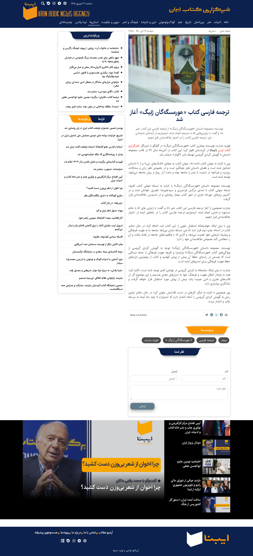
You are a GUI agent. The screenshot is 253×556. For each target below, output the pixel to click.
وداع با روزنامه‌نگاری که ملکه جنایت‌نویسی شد (100, 154)
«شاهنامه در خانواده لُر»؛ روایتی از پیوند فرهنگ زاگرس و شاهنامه (91, 50)
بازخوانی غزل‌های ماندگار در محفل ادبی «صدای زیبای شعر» (92, 84)
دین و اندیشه (148, 22)
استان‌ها (94, 22)
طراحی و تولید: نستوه (122, 550)
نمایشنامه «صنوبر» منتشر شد (108, 169)
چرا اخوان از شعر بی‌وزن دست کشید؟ (104, 188)
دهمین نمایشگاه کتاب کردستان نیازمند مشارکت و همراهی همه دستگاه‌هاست (92, 287)
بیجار (224, 340)
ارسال (142, 406)
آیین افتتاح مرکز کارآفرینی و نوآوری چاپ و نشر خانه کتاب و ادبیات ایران (93, 179)
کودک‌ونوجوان (167, 22)
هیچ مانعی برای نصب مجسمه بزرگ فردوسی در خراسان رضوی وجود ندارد (92, 59)
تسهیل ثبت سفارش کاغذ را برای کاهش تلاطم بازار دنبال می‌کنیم (95, 227)
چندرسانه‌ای (65, 22)
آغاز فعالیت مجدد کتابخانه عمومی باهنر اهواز (100, 218)
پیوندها (65, 532)
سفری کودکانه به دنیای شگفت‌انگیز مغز (103, 195)
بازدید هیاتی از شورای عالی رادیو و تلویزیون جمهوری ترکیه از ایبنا (186, 485)
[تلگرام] (79, 541)
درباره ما (76, 532)
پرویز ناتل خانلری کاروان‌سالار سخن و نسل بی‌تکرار (94, 67)
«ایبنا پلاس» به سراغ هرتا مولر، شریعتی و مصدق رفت (96, 270)
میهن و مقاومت (110, 22)
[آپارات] (85, 541)
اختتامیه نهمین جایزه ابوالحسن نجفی (189, 464)
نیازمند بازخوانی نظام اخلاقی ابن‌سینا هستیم (101, 278)
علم (180, 22)
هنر (209, 22)
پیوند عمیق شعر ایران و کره (109, 210)
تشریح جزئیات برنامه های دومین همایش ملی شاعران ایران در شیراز (92, 137)
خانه (226, 22)
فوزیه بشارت (151, 340)
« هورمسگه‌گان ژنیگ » (178, 340)
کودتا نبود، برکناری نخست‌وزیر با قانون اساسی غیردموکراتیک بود (96, 74)
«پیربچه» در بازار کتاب (112, 203)
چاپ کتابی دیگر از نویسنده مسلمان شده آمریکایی (98, 244)
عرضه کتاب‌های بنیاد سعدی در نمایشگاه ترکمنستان (97, 252)
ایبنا (199, 10)
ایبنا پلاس (81, 22)
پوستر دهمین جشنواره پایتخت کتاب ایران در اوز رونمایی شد (93, 128)
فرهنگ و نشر (130, 22)
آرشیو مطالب (106, 532)
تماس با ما (90, 532)
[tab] (101, 119)
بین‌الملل (199, 22)
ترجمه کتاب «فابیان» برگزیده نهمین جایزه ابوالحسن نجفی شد (90, 99)
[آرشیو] (62, 541)
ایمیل (174, 371)
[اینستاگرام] (73, 541)
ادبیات (217, 22)
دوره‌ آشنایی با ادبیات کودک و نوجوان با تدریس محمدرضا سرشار (94, 261)
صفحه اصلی (225, 31)
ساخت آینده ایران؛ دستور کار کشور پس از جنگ (185, 502)
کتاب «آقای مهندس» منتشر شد (103, 92)
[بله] (68, 541)
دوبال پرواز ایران (191, 442)
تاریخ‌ (188, 22)
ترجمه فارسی (206, 340)
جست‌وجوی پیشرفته (46, 532)
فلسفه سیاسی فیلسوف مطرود (108, 237)
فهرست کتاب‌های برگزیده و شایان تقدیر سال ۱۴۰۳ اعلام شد (93, 162)
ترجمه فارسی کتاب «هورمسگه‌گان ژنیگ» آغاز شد (179, 115)
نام (226, 371)
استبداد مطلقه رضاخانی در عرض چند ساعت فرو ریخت (92, 107)
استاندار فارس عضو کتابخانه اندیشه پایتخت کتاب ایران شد (94, 147)
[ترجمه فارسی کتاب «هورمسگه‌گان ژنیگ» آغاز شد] (179, 68)
